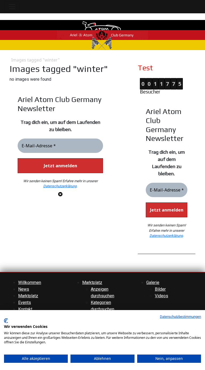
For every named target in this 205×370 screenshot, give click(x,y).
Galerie (152, 282)
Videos (161, 295)
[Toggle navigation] (12, 6)
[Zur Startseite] (102, 34)
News (23, 289)
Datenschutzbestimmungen (180, 316)
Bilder (160, 289)
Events (24, 302)
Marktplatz (28, 295)
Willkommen (29, 282)
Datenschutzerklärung (60, 186)
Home (5, 60)
